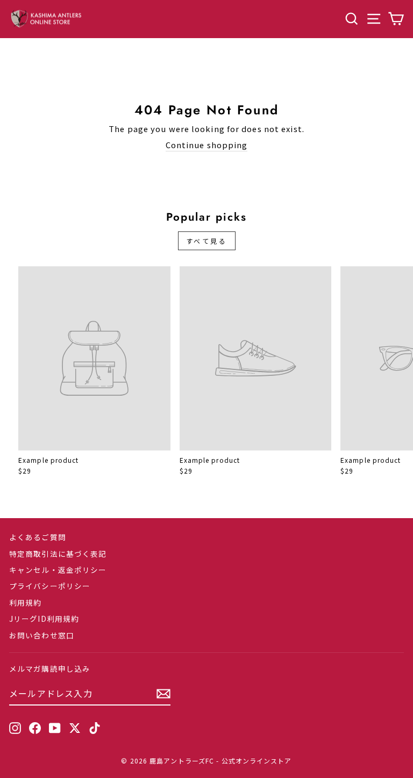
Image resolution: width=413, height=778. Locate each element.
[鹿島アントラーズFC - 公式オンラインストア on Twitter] (75, 727)
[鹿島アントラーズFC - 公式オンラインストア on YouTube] (55, 727)
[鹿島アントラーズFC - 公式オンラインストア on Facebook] (35, 727)
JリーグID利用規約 (44, 618)
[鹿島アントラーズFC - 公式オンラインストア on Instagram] (15, 727)
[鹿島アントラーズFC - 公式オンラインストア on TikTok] (95, 727)
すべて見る (206, 240)
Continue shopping (207, 145)
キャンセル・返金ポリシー (57, 569)
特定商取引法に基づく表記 (57, 553)
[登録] (163, 693)
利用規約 (25, 602)
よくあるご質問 (37, 537)
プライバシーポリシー (49, 585)
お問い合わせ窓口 (41, 635)
